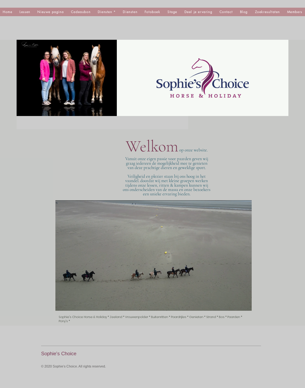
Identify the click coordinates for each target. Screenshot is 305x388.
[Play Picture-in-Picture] (239, 305)
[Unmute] (68, 305)
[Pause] (60, 305)
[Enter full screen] (246, 305)
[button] (152, 12)
